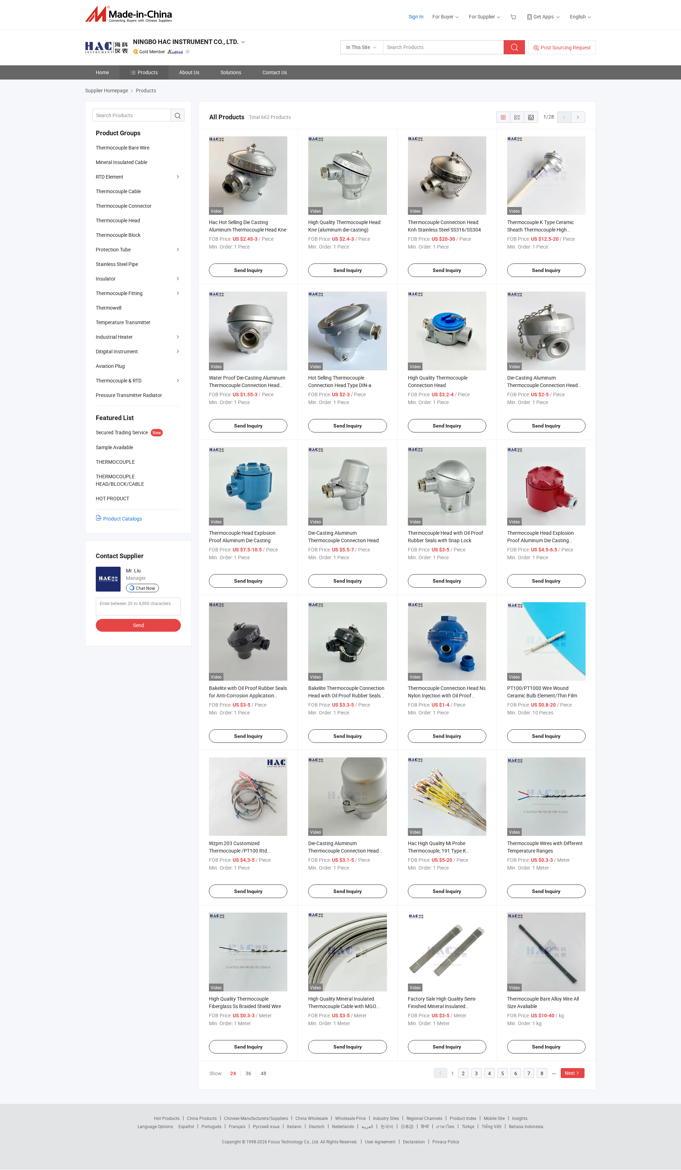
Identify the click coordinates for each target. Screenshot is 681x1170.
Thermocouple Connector (123, 205)
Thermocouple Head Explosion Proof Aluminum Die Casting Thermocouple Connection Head (542, 540)
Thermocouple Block (118, 235)
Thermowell (108, 307)
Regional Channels (424, 1118)
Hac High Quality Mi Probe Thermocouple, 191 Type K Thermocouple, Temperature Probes (447, 850)
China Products (202, 1118)
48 (263, 1073)
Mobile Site (494, 1118)
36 (248, 1073)
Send (138, 625)
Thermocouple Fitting (119, 293)
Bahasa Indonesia (526, 1126)
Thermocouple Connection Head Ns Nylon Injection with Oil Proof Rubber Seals (447, 695)
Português (211, 1126)
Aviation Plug (110, 366)
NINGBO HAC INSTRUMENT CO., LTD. (186, 41)
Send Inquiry (248, 270)
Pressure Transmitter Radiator (129, 395)
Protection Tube (113, 249)
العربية (367, 1126)
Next (570, 1073)
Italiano (294, 1126)
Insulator (106, 278)
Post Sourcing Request (566, 47)
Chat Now (145, 588)
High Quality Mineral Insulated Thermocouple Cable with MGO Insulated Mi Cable (342, 1006)
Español (186, 1126)
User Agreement (380, 1141)
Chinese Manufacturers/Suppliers (256, 1118)
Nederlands (343, 1126)
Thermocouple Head (118, 220)
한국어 (387, 1126)
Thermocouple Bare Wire (122, 147)
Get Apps (543, 16)
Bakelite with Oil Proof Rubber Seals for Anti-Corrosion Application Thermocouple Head (248, 695)
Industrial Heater (114, 336)
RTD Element (109, 176)
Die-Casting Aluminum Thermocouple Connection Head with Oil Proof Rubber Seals (542, 385)
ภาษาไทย (445, 1126)
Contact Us (274, 72)
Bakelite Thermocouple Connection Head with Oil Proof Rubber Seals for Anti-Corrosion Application (346, 695)
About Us (189, 72)
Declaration (414, 1141)
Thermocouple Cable (118, 191)
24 (233, 1073)
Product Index (463, 1118)
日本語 (407, 1126)
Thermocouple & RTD (119, 380)
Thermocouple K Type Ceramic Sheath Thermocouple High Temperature (540, 229)
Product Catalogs (122, 518)
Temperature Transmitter (123, 322)
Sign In (416, 16)
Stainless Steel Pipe (117, 264)
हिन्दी (425, 1126)
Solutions (231, 72)
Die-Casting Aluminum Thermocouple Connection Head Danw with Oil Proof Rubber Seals (345, 850)
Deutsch (317, 1126)
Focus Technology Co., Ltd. (294, 1141)
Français (237, 1126)
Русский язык (266, 1126)
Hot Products (166, 1118)
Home (102, 72)
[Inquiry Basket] (514, 16)
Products (148, 72)
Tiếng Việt (492, 1126)
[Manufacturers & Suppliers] (130, 14)
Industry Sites (386, 1118)
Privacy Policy (445, 1141)
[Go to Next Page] (578, 117)
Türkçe (468, 1126)
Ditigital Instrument (117, 351)
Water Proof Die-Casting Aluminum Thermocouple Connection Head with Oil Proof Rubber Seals (247, 385)
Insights (519, 1118)
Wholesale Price (350, 1118)
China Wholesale (311, 1118)
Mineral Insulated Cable (121, 162)
